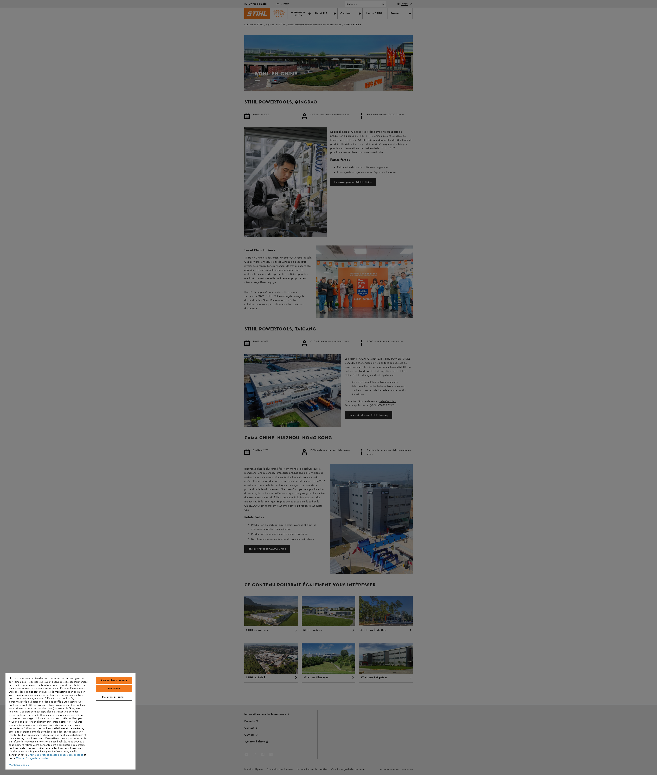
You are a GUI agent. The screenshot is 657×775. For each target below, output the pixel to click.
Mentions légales (19, 765)
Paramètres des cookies (114, 697)
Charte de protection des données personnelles (55, 755)
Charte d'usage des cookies (32, 758)
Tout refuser (114, 688)
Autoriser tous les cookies (114, 680)
